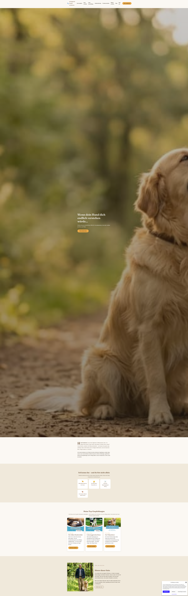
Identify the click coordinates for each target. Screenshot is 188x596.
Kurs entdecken (127, 3)
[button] (186, 582)
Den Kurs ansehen (73, 547)
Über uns (120, 3)
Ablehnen (173, 591)
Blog (116, 3)
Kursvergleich (79, 3)
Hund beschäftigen (90, 3)
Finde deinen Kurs (83, 230)
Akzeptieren (166, 591)
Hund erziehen (85, 3)
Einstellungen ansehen (182, 591)
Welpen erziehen (112, 3)
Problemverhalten (106, 3)
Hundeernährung (98, 3)
